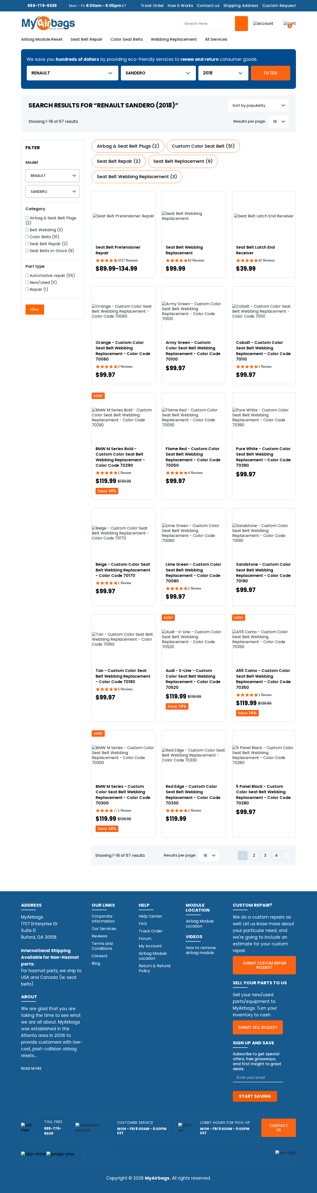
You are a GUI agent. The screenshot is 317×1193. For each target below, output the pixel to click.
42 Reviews (266, 260)
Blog (96, 963)
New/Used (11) (43, 282)
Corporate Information (103, 918)
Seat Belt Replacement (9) (183, 161)
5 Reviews (125, 689)
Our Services (104, 928)
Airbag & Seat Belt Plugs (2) (51, 221)
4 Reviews (195, 473)
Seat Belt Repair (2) (48, 243)
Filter (270, 73)
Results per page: (250, 121)
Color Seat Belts (126, 39)
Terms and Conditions (102, 946)
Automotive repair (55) (52, 275)
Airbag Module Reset (42, 39)
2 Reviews (125, 366)
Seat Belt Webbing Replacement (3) (137, 176)
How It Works (180, 5)
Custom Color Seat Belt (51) (203, 146)
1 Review (264, 366)
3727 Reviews (128, 260)
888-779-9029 (42, 5)
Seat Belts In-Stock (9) (51, 250)
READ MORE (31, 1068)
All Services (216, 39)
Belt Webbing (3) (46, 230)
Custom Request (279, 5)
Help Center (150, 916)
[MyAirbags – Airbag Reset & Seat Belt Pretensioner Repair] (48, 23)
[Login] (263, 23)
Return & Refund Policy (154, 968)
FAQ (143, 924)
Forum (145, 938)
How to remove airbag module (201, 950)
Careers (99, 956)
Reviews (99, 936)
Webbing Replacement (174, 39)
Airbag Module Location (153, 956)
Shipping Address (241, 5)
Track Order (152, 5)
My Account (150, 946)
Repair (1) (38, 289)
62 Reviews (196, 260)
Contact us (208, 5)
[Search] (241, 23)
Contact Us (278, 1127)
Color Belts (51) (44, 236)
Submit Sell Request (257, 1027)
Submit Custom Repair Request (264, 965)
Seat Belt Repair (87, 39)
